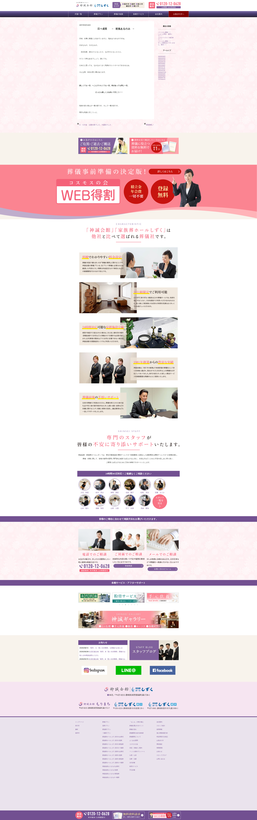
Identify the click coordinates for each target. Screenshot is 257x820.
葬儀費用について (135, 736)
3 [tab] (125, 605)
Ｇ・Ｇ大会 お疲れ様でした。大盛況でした (95, 125)
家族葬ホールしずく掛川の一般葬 (112, 748)
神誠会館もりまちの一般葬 (110, 777)
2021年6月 (161, 69)
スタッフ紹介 (161, 725)
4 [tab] (128, 605)
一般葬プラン (106, 733)
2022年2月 (161, 62)
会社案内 (159, 722)
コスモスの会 (134, 744)
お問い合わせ (161, 759)
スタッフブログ (161, 755)
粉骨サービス (134, 766)
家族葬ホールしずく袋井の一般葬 (112, 762)
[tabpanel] (96, 598)
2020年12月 (162, 72)
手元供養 (132, 770)
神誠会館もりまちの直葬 (110, 770)
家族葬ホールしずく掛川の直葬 (112, 740)
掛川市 (77, 725)
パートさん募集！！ (164, 32)
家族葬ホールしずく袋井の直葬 (112, 755)
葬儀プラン (105, 722)
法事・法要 (133, 759)
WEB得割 (160, 748)
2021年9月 (161, 63)
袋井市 (77, 733)
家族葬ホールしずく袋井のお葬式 (112, 751)
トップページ (79, 722)
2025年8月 (161, 56)
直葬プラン (105, 725)
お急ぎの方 (160, 740)
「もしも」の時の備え (137, 722)
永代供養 (132, 762)
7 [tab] (138, 605)
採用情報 (159, 729)
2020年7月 (161, 77)
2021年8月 (161, 65)
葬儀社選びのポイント (137, 725)
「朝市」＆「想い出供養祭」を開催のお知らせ (106, 648)
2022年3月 (161, 60)
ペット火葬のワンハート (137, 751)
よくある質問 (134, 740)
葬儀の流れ (133, 729)
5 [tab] (132, 605)
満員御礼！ (150, 125)
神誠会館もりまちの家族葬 (110, 773)
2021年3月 (161, 70)
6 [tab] (135, 605)
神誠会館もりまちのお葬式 (110, 766)
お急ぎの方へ (178, 14)
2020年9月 (161, 74)
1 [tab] (119, 605)
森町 (76, 729)
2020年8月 (161, 76)
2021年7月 (161, 67)
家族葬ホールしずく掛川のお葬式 (112, 736)
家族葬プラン (106, 729)
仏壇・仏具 (133, 755)
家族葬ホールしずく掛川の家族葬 (112, 744)
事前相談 (159, 744)
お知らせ (159, 751)
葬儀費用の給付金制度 (137, 733)
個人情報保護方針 (162, 733)
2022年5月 (161, 58)
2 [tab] (122, 605)
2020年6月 (161, 79)
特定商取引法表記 (162, 736)
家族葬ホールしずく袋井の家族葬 (112, 759)
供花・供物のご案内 (136, 748)
